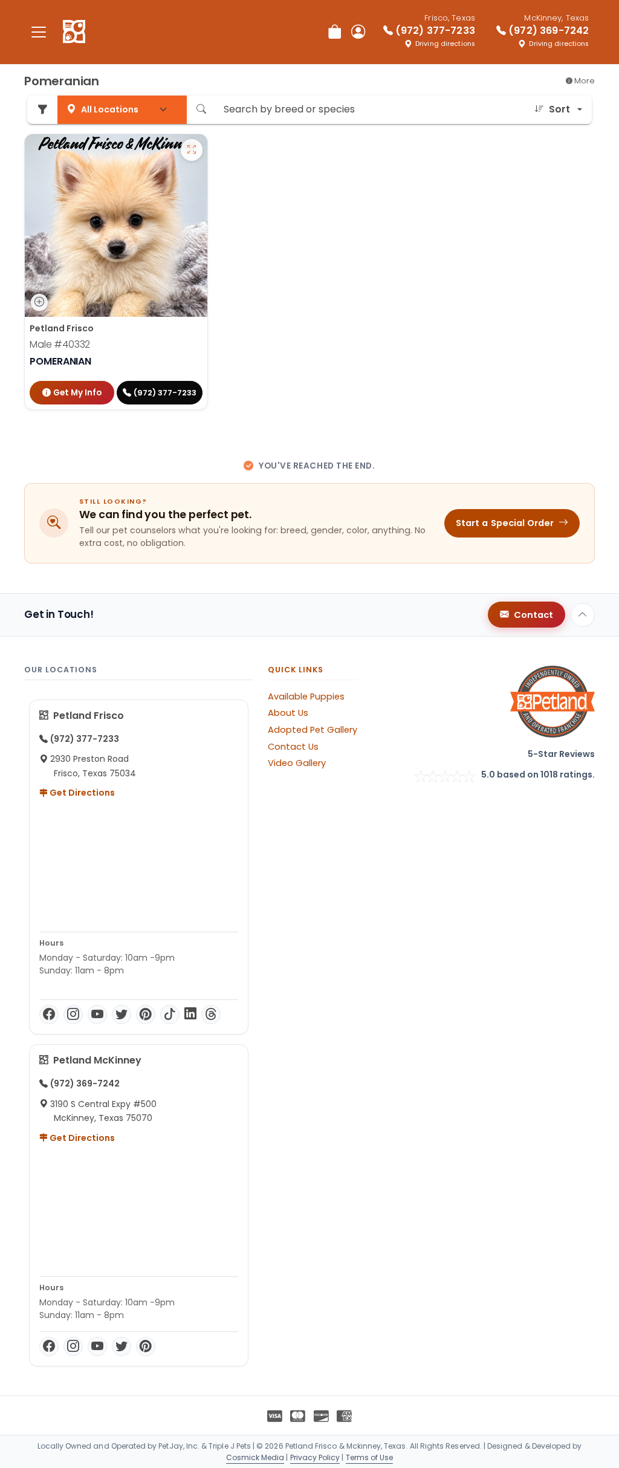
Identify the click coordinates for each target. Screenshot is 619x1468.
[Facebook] (49, 1014)
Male (60, 344)
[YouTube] (97, 1014)
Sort (559, 109)
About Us (288, 713)
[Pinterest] (145, 1014)
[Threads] (211, 1014)
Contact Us (293, 747)
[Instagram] (73, 1014)
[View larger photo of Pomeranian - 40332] (192, 150)
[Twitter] (121, 1014)
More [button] (583, 80)
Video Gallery (297, 763)
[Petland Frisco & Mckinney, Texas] (74, 32)
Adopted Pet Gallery (312, 730)
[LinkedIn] (190, 1014)
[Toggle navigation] (38, 31)
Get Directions (81, 793)
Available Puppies (306, 696)
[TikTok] (170, 1014)
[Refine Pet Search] (42, 110)
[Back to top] (583, 615)
